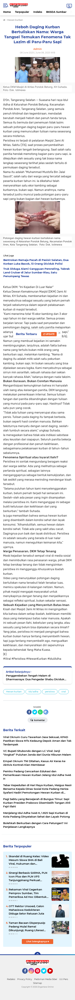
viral (63, 691)
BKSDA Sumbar (56, 12)
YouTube (52, 975)
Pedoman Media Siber (45, 979)
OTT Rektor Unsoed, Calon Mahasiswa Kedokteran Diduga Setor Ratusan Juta (26, 909)
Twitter (45, 975)
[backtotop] (37, 955)
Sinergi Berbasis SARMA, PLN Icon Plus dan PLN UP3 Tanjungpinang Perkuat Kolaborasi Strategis (28, 876)
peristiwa (50, 691)
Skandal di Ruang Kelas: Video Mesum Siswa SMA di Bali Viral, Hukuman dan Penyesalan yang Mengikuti (29, 860)
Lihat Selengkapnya (36, 941)
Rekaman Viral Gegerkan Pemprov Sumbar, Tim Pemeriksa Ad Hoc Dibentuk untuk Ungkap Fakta (28, 893)
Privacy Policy (24, 979)
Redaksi (11, 979)
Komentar (39, 720)
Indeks (37, 12)
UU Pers (63, 979)
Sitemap (37, 983)
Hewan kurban (14, 691)
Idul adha (33, 691)
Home (7, 12)
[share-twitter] (34, 712)
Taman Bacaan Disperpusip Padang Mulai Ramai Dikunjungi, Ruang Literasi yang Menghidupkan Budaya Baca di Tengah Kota (28, 926)
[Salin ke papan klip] (45, 712)
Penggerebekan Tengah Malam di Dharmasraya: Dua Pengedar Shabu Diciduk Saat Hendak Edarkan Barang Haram (35, 677)
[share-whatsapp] (40, 712)
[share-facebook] (29, 712)
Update (50, 334)
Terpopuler (22, 12)
